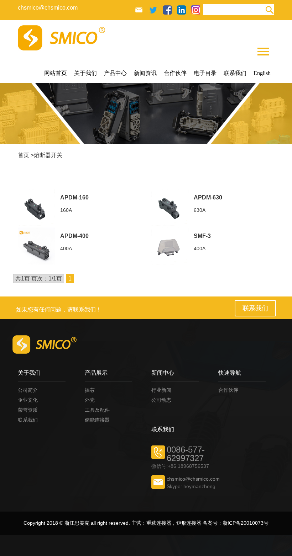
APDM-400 (74, 236)
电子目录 (205, 73)
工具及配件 (97, 410)
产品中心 (115, 73)
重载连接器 (158, 523)
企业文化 (28, 400)
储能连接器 (97, 420)
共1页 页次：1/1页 (38, 279)
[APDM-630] (169, 207)
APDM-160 (74, 197)
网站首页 (55, 73)
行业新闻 (161, 390)
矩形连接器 (188, 523)
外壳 (90, 400)
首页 (23, 155)
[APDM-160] (36, 207)
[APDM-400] (36, 246)
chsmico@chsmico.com (48, 8)
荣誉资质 (28, 410)
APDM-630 (208, 197)
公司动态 (161, 400)
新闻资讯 (145, 73)
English (262, 73)
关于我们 (85, 73)
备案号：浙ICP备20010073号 (235, 523)
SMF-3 (202, 236)
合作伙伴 (175, 73)
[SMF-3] (169, 246)
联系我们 (235, 73)
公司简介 (28, 390)
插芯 (90, 390)
